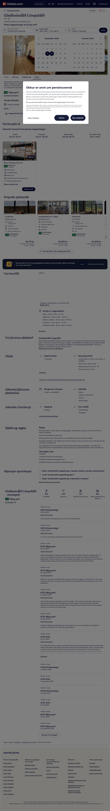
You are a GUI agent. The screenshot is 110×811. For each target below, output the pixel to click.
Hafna (61, 118)
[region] (56, 102)
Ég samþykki (78, 118)
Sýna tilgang (33, 118)
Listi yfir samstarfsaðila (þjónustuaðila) (38, 110)
